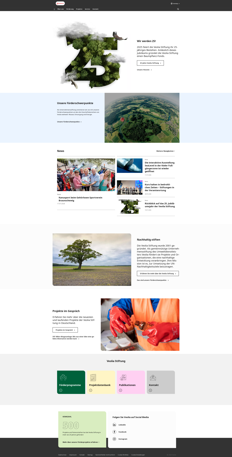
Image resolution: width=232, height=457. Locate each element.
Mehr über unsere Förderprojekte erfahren (80, 442)
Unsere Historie (143, 70)
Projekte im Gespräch (64, 330)
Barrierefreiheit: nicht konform (105, 455)
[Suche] (178, 9)
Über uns (60, 9)
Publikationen (127, 385)
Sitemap (90, 455)
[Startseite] (54, 9)
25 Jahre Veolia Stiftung (149, 63)
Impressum (73, 455)
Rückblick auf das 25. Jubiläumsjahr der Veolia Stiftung (160, 205)
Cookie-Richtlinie (123, 455)
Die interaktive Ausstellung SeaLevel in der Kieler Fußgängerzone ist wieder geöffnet (159, 167)
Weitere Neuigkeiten (164, 151)
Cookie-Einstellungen (138, 455)
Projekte (79, 9)
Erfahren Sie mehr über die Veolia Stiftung (157, 273)
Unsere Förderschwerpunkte (68, 122)
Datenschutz (62, 455)
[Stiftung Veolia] (60, 3)
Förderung (70, 9)
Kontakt (95, 9)
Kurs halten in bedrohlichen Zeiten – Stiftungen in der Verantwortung (159, 187)
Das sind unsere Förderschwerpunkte (151, 280)
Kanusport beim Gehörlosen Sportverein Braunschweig (80, 199)
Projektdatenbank (99, 385)
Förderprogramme (70, 385)
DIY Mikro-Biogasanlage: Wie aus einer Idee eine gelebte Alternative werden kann (73, 338)
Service (87, 9)
